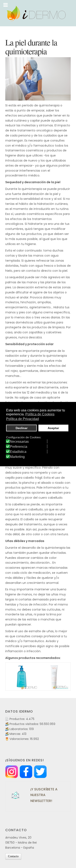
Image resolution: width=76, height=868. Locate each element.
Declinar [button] (21, 428)
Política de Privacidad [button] (22, 419)
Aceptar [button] (53, 428)
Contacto (13, 856)
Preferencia (18, 446)
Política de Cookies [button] (39, 414)
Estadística (18, 451)
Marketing (17, 457)
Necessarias (19, 441)
